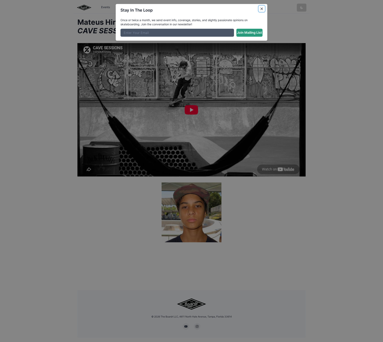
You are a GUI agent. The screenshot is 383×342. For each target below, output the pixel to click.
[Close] (262, 9)
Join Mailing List (249, 32)
